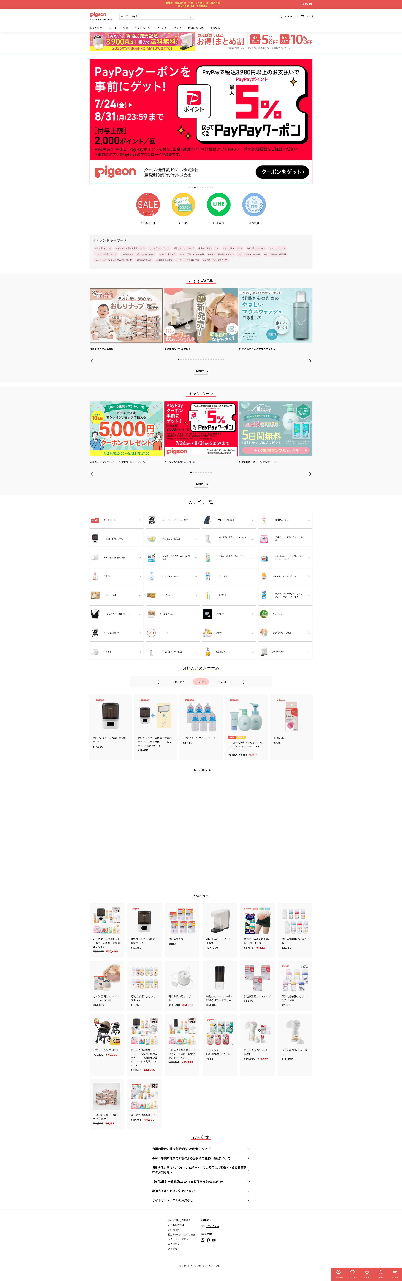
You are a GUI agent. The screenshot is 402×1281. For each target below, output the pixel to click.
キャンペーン (143, 28)
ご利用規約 (173, 1229)
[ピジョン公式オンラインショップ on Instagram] (202, 1240)
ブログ (178, 28)
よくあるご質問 (176, 1225)
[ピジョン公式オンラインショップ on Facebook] (208, 1240)
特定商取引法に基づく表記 (181, 1234)
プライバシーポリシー (179, 1239)
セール (113, 28)
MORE (200, 371)
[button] (178, 359)
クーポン (162, 28)
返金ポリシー (175, 1244)
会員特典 (215, 28)
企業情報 (172, 1248)
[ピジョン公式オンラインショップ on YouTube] (214, 1240)
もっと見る (200, 770)
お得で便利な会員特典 (179, 1220)
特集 (125, 28)
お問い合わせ (196, 28)
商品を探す (96, 28)
